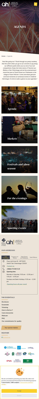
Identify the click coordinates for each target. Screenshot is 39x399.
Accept (19, 391)
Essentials (5, 304)
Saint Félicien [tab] (33, 257)
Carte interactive (7, 313)
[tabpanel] (19, 276)
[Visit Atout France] (18, 354)
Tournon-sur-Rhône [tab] (15, 257)
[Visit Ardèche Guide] (31, 349)
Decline (19, 395)
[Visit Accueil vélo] (13, 355)
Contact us (10, 266)
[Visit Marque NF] (24, 355)
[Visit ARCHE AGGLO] (7, 356)
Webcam (5, 315)
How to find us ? (7, 310)
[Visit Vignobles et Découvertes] (27, 361)
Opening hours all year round (17, 284)
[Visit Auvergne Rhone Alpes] (10, 349)
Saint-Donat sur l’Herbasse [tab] (24, 257)
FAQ (3, 318)
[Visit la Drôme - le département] (21, 349)
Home (3, 56)
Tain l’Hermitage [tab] (6, 257)
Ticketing (5, 307)
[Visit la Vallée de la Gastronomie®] (17, 363)
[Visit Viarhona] (31, 354)
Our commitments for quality (11, 321)
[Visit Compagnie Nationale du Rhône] (9, 361)
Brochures (5, 302)
